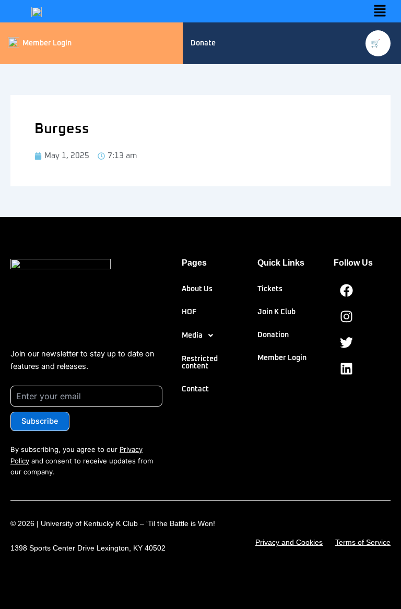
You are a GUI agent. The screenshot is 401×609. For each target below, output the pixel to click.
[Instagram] (347, 317)
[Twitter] (347, 343)
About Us (197, 289)
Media (192, 335)
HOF (189, 312)
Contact (195, 389)
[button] (380, 11)
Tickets (269, 289)
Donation (273, 335)
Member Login (281, 358)
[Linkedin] (347, 369)
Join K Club (276, 312)
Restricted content (200, 362)
